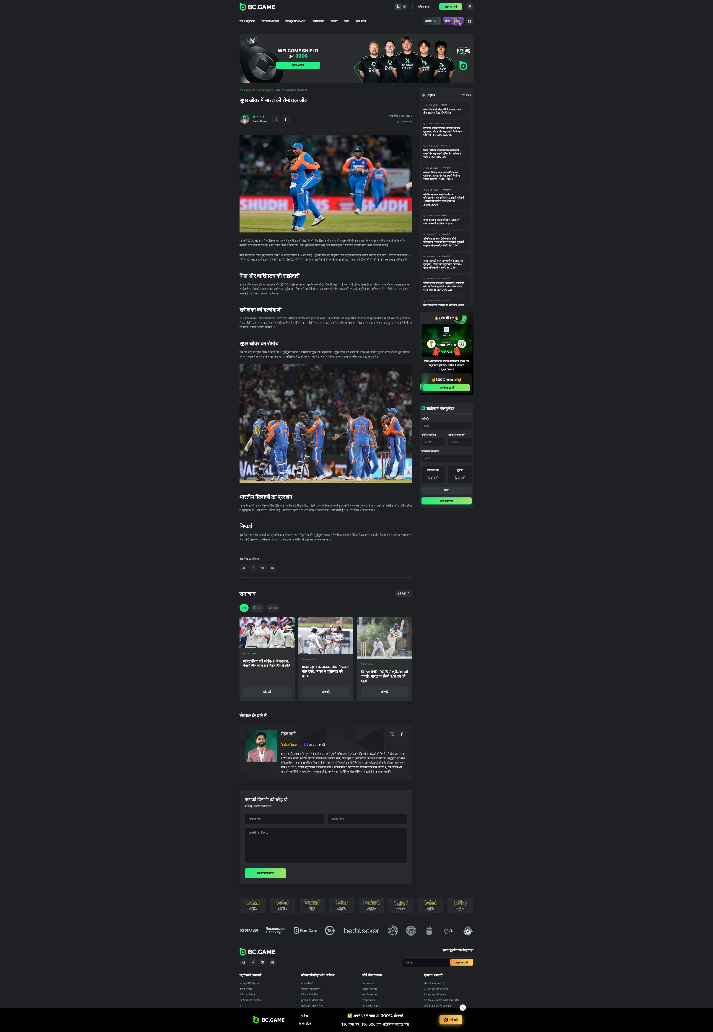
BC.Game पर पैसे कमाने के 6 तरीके (441, 1000)
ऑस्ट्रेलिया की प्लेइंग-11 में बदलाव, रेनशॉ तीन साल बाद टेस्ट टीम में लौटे (442, 111)
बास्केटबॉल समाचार (371, 1005)
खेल (241, 1005)
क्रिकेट (270, 90)
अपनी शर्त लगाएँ (446, 387)
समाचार (334, 21)
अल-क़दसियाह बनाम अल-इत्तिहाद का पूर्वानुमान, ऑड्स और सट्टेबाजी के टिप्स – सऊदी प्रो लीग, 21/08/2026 (442, 175)
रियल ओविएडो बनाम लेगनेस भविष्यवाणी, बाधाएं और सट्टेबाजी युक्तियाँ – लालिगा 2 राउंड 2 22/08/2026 (442, 153)
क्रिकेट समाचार (369, 988)
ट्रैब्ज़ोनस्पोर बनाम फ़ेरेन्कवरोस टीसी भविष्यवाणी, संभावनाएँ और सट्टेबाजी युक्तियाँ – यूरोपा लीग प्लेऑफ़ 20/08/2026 (443, 242)
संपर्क (346, 21)
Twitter (276, 119)
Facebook (286, 119)
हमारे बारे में (361, 21)
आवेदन (428, 21)
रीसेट (446, 490)
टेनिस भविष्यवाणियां (309, 994)
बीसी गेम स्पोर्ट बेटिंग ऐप (434, 983)
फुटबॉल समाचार (369, 994)
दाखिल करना (423, 6)
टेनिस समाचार (368, 1000)
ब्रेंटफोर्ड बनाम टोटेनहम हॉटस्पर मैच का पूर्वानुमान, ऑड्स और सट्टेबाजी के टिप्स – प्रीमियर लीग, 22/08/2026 (442, 131)
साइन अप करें (451, 6)
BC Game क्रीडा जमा (435, 994)
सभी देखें (402, 593)
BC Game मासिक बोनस (436, 988)
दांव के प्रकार (246, 988)
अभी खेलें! (453, 1019)
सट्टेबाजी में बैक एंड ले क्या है (437, 1005)
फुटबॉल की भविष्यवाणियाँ (312, 1000)
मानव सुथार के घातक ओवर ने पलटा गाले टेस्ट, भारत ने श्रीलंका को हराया (441, 221)
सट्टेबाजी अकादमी (270, 21)
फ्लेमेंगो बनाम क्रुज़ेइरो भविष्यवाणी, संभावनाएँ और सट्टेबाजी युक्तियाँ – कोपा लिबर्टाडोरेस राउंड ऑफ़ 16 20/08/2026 (443, 286)
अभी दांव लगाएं (446, 500)
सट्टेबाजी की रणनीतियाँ (250, 1000)
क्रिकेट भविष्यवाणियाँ (310, 988)
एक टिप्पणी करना (265, 873)
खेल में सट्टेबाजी (247, 21)
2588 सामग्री (317, 745)
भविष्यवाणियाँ (318, 21)
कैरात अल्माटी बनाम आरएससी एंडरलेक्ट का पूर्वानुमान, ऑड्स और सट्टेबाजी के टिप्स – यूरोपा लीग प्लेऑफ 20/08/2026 (443, 264)
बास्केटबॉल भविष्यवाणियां (312, 1005)
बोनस (447, 21)
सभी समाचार (368, 983)
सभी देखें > (466, 94)
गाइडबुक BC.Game (295, 21)
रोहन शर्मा (258, 116)
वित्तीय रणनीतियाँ (247, 994)
